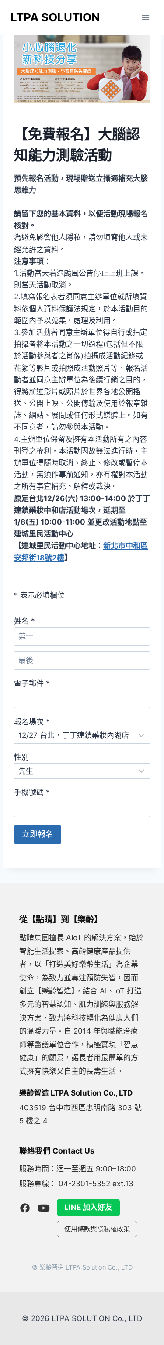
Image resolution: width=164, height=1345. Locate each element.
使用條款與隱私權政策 (97, 1229)
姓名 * (24, 621)
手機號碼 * (32, 792)
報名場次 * (32, 721)
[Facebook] (25, 1208)
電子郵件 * (32, 683)
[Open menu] (145, 17)
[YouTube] (44, 1208)
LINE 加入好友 (88, 1207)
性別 (21, 757)
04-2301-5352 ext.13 (96, 1183)
